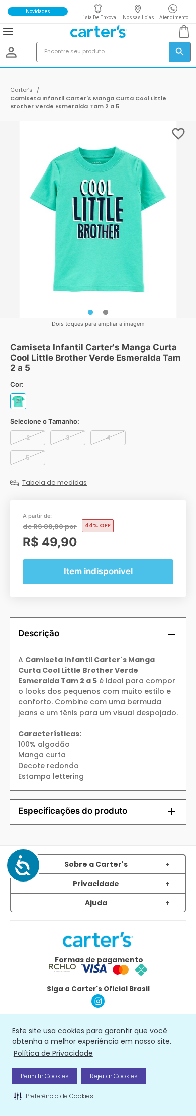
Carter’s (21, 90)
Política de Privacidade (53, 1053)
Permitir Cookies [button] (45, 1076)
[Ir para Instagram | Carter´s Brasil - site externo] (98, 1005)
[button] (53, 1096)
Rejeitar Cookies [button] (114, 1076)
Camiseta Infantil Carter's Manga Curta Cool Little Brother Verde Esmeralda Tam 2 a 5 (88, 102)
